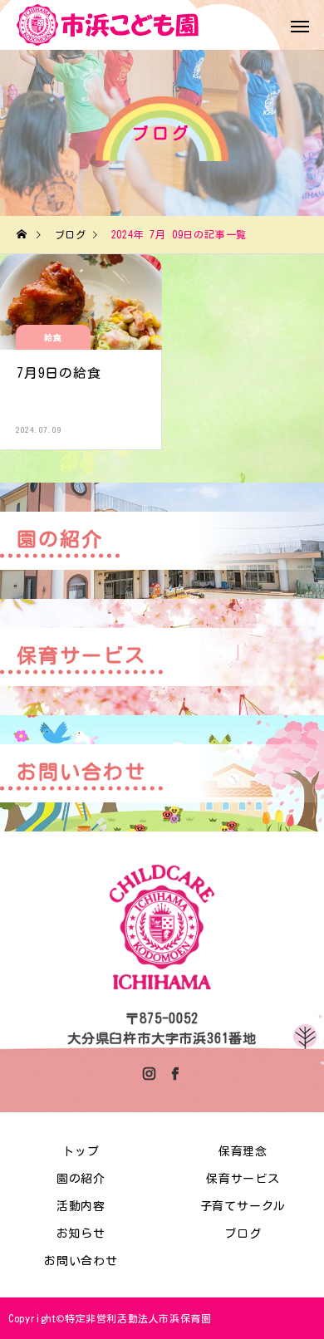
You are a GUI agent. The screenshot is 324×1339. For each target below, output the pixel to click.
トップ (80, 1151)
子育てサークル (243, 1206)
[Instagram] (149, 1073)
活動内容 (81, 1206)
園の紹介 (81, 1178)
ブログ (242, 1233)
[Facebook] (174, 1073)
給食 (53, 337)
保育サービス (243, 1178)
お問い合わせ (81, 1261)
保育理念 (243, 1151)
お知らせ (81, 1233)
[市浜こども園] (108, 25)
